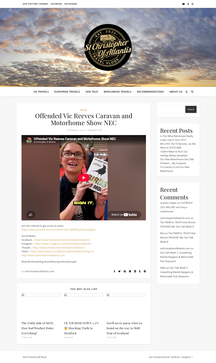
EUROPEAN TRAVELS (67, 91)
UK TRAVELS (41, 91)
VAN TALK (92, 91)
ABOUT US (176, 91)
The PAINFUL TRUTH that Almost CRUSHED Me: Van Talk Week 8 (177, 237)
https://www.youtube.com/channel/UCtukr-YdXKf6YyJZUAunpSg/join (59, 229)
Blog (83, 110)
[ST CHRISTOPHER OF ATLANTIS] (108, 47)
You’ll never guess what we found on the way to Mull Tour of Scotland (124, 328)
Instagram (70, 4)
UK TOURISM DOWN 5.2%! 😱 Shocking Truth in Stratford (81, 328)
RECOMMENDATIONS (150, 91)
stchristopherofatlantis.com (39, 271)
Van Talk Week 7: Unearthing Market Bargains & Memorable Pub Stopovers (176, 257)
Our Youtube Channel (36, 4)
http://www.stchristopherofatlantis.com (43, 255)
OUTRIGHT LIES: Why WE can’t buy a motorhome (176, 207)
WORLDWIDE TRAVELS (117, 91)
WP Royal (41, 357)
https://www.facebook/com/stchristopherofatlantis (62, 239)
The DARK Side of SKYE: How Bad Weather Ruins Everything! (38, 328)
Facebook (56, 4)
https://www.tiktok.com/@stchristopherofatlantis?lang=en (62, 251)
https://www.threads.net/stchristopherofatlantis (59, 247)
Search (191, 109)
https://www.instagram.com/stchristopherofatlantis (63, 243)
